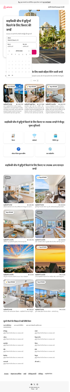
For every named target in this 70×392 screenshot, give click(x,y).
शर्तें (36, 389)
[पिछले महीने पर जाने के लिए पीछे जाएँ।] (9, 50)
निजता (32, 389)
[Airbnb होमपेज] (7, 7)
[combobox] (21, 40)
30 (9, 75)
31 (12, 75)
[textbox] (14, 47)
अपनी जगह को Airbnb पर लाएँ (56, 7)
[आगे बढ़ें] (37, 80)
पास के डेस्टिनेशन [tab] (7, 325)
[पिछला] (31, 80)
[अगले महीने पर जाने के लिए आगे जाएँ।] (28, 50)
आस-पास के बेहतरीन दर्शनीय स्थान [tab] (34, 325)
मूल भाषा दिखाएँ (46, 2)
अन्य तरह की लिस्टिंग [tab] (18, 325)
